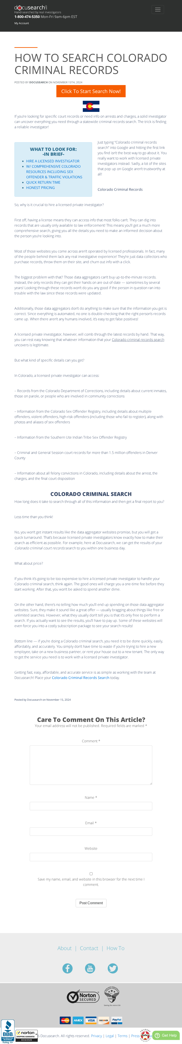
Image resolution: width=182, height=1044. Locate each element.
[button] (27, 1036)
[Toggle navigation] (158, 9)
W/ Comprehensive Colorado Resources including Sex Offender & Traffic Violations (54, 171)
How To (116, 948)
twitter (118, 968)
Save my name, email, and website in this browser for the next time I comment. (91, 882)
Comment (91, 741)
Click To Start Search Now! (91, 91)
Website (91, 848)
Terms (122, 1035)
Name (91, 797)
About (64, 948)
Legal (110, 1035)
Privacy (96, 1035)
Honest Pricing (40, 187)
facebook (72, 968)
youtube (95, 968)
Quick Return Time (43, 182)
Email (91, 822)
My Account (21, 23)
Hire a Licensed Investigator (52, 161)
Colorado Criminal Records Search (80, 677)
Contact (89, 948)
